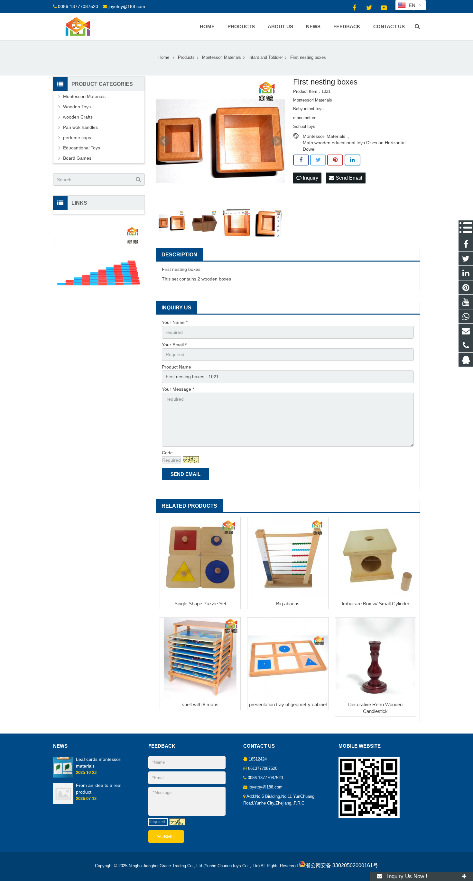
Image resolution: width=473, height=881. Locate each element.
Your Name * (175, 322)
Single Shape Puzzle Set (200, 603)
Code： (169, 452)
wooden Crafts (78, 117)
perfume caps (77, 137)
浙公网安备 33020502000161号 (341, 865)
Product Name (176, 366)
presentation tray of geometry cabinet (288, 704)
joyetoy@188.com (126, 6)
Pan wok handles (80, 127)
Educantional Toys (81, 147)
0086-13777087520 (78, 6)
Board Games (77, 158)
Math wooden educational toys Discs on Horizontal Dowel (354, 143)
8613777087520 (262, 768)
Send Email (348, 178)
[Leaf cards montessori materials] (63, 776)
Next (277, 141)
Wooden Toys (77, 106)
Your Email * (174, 344)
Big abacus (288, 603)
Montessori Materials (324, 136)
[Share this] (301, 160)
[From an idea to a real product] (63, 802)
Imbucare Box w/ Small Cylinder (375, 603)
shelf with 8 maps (200, 704)
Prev (164, 141)
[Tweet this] (318, 160)
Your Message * (178, 389)
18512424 (258, 759)
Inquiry (309, 178)
